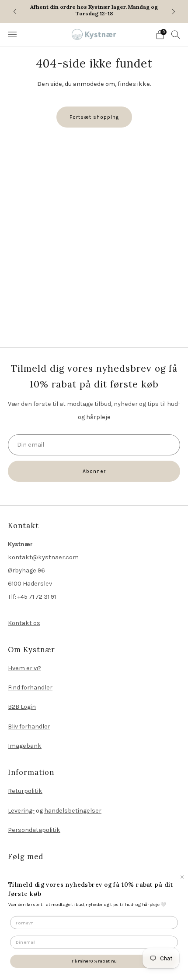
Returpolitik (25, 791)
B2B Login (22, 707)
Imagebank (25, 746)
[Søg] (175, 34)
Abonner (94, 471)
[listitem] (94, 11)
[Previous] (15, 11)
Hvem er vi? (24, 668)
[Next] (173, 11)
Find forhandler (30, 687)
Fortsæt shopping (94, 117)
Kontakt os (24, 623)
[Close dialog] (182, 877)
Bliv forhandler (29, 726)
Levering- (21, 810)
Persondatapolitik (34, 830)
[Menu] (12, 34)
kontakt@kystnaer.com (43, 557)
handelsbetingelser (72, 810)
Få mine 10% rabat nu (94, 961)
